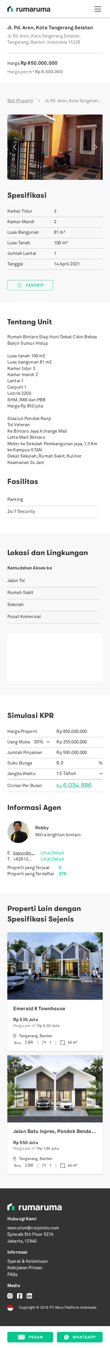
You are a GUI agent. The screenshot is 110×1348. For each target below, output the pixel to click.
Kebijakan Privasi (25, 1268)
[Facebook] (19, 1296)
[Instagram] (10, 1296)
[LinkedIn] (29, 1296)
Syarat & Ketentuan (27, 1262)
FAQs (12, 1275)
